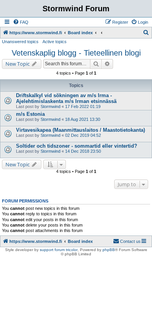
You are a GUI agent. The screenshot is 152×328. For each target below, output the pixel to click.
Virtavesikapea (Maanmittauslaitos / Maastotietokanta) (80, 130)
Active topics (54, 41)
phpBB (109, 250)
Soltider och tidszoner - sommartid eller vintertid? (76, 146)
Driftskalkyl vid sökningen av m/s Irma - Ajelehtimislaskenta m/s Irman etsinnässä (66, 98)
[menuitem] (20, 22)
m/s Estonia (30, 114)
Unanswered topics (20, 41)
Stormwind (50, 106)
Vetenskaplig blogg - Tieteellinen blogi (76, 53)
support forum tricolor (59, 250)
